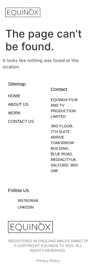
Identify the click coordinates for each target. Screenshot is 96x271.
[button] (87, 11)
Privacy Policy (48, 261)
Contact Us (21, 121)
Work (14, 113)
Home (14, 96)
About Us (18, 104)
